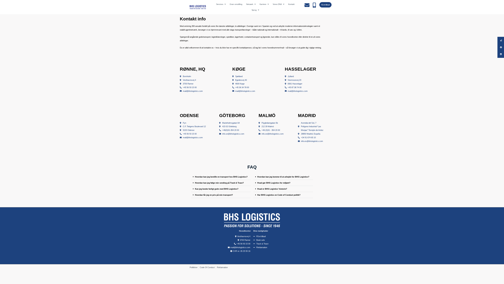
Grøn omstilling (236, 4)
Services (219, 4)
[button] (221, 177)
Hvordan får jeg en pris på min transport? (214, 195)
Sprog (254, 10)
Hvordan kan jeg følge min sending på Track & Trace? (219, 183)
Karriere (263, 4)
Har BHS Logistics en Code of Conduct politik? (278, 195)
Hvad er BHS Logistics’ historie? (272, 189)
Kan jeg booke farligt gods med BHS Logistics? (216, 189)
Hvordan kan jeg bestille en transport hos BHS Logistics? (221, 177)
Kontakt (291, 4)
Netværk (249, 4)
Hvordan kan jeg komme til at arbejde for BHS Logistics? (283, 177)
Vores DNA (277, 4)
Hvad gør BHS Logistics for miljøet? (273, 183)
